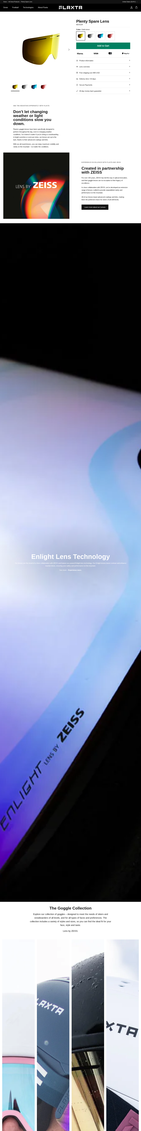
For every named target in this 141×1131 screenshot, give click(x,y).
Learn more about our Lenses (95, 207)
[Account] (131, 7)
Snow (5, 2)
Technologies (28, 7)
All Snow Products (13, 2)
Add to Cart (103, 46)
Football (15, 7)
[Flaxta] (70, 7)
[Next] (69, 49)
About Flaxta (43, 7)
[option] (41, 49)
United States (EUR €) (129, 2)
